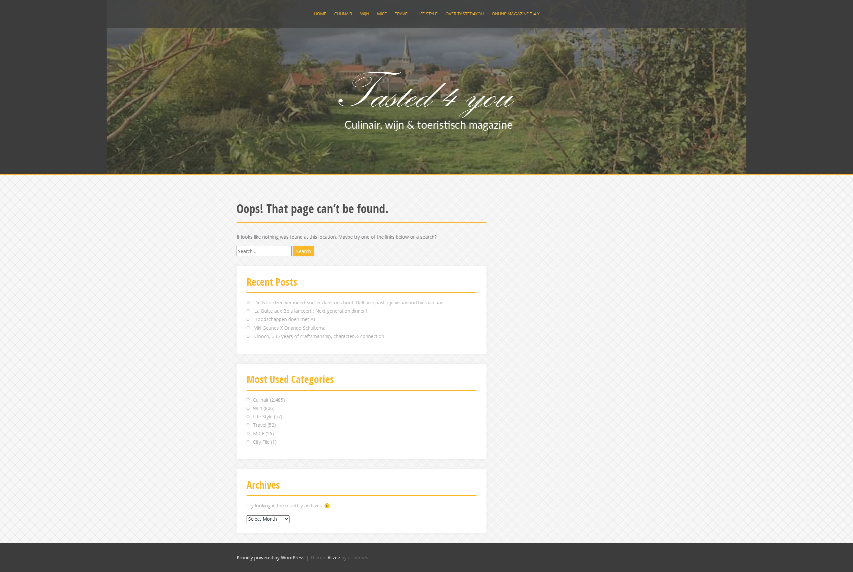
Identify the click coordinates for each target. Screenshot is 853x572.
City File (261, 442)
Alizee (334, 557)
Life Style (427, 14)
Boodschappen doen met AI (284, 319)
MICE (382, 14)
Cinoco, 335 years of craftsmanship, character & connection (319, 336)
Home (320, 14)
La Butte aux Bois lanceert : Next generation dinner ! (310, 311)
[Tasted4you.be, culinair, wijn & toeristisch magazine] (426, 99)
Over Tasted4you (464, 14)
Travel (402, 14)
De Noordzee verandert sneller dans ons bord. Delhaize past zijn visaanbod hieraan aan (348, 302)
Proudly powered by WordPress (271, 557)
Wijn (364, 14)
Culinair (343, 14)
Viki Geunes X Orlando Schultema (290, 328)
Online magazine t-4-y (515, 14)
